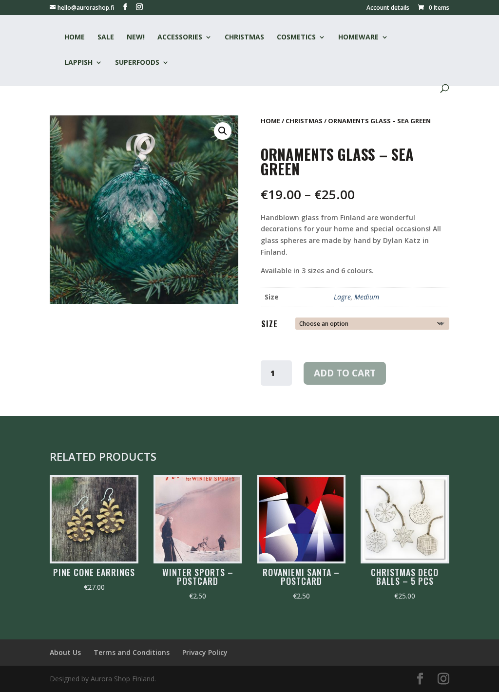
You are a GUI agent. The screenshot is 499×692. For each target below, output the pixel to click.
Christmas (244, 37)
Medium (366, 296)
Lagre (342, 296)
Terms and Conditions (132, 652)
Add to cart (345, 373)
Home (74, 37)
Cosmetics (296, 37)
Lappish (78, 63)
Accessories (179, 37)
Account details (387, 8)
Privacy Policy (205, 652)
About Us (65, 652)
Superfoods (137, 63)
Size (269, 324)
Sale (105, 37)
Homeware (358, 37)
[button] (222, 131)
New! (136, 37)
